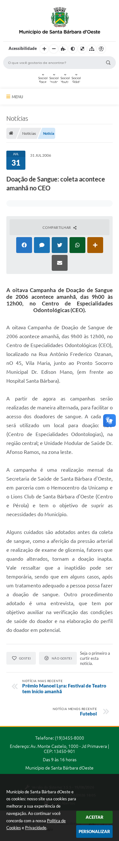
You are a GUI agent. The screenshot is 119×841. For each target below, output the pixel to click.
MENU (17, 96)
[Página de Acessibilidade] (101, 49)
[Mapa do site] (92, 49)
